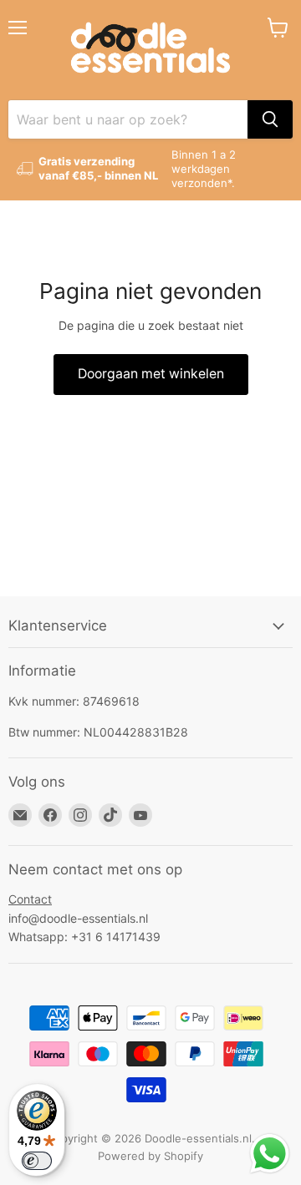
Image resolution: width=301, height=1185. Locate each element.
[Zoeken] (270, 119)
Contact (30, 899)
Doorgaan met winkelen (151, 374)
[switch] (37, 1161)
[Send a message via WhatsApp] (270, 1154)
